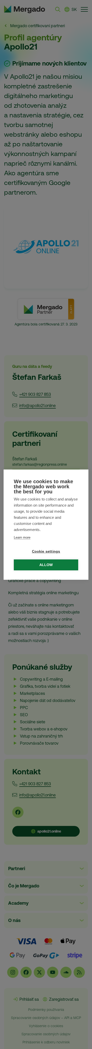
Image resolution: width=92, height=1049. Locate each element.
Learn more (22, 537)
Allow (46, 565)
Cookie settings (46, 551)
